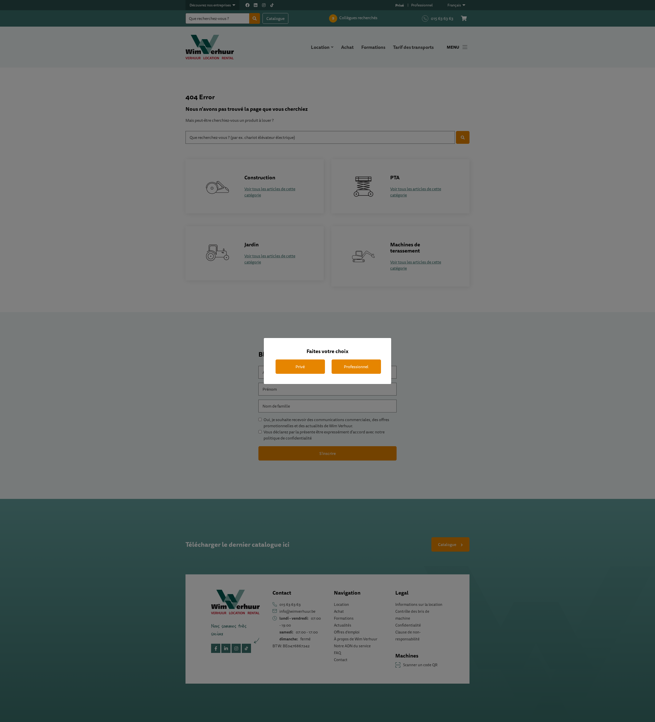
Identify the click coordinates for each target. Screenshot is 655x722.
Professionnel (356, 366)
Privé (300, 366)
